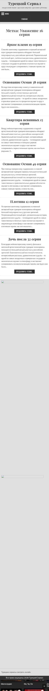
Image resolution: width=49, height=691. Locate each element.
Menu (7, 13)
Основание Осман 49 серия (24, 164)
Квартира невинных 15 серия (24, 121)
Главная (24, 19)
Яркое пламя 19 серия (24, 44)
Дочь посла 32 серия (24, 239)
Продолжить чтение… (25, 74)
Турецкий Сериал (24, 3)
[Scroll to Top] (44, 686)
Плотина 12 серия (24, 201)
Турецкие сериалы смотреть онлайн (16, 672)
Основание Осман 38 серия (24, 82)
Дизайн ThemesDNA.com (25, 682)
